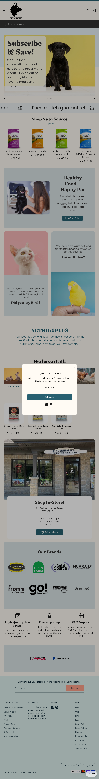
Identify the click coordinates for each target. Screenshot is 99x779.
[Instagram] (51, 404)
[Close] (74, 367)
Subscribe (49, 397)
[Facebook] (46, 404)
